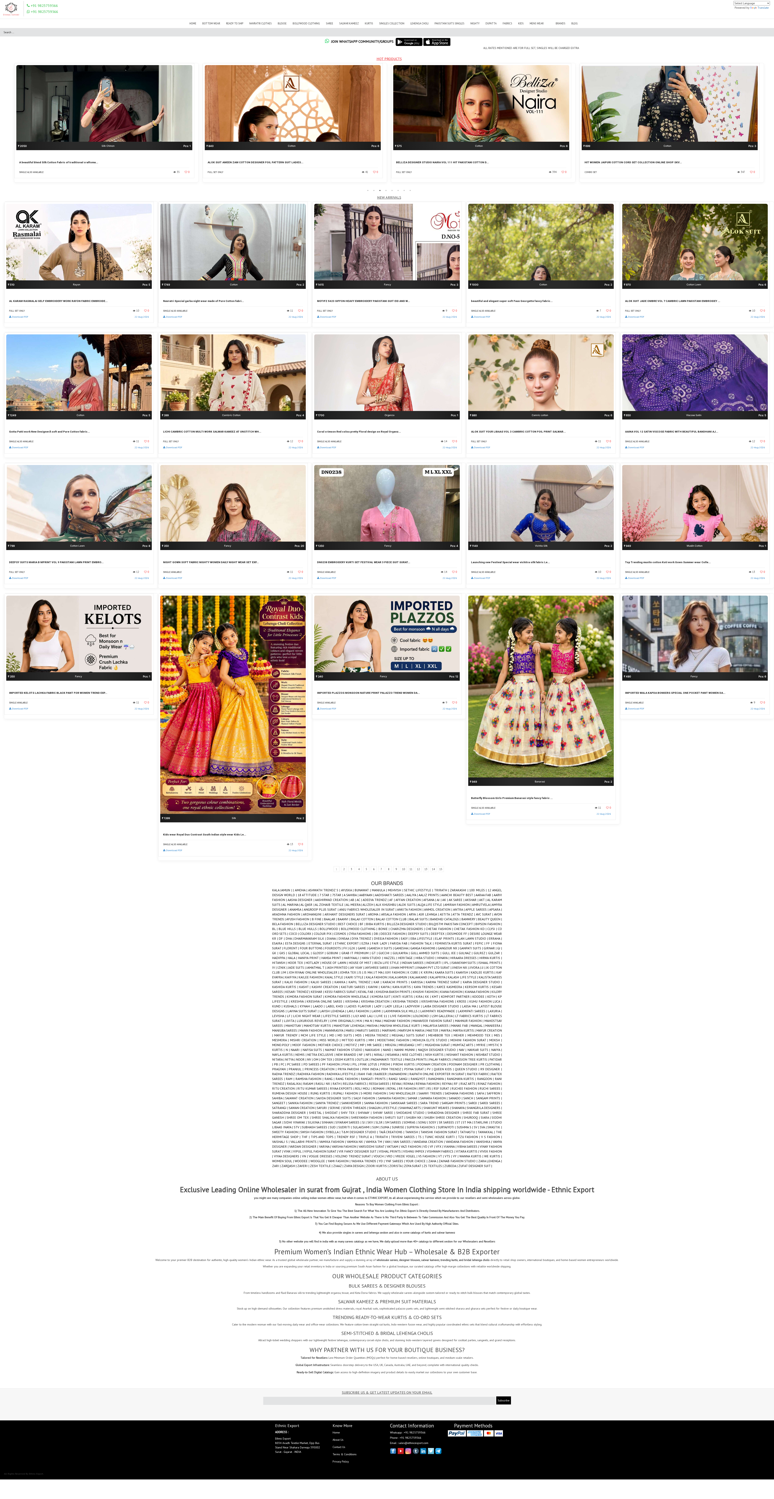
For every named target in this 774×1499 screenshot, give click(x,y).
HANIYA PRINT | (309, 958)
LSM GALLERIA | (443, 1016)
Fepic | (480, 943)
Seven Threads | (355, 1108)
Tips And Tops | (324, 1137)
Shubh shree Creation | (443, 1117)
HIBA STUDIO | (426, 958)
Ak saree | (457, 900)
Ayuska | (348, 890)
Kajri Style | (355, 977)
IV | (274, 967)
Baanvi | (344, 919)
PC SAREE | (295, 1064)
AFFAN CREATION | (409, 900)
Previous (9, 125)
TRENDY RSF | (347, 1137)
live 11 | (383, 1016)
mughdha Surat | (439, 1045)
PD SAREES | (312, 1064)
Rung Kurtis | (321, 1093)
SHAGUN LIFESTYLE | (384, 1108)
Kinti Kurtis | (404, 996)
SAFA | (482, 1093)
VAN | (389, 1142)
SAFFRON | (494, 1093)
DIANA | (332, 938)
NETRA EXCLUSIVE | (321, 1055)
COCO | (294, 934)
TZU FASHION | (469, 1137)
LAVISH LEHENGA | (333, 1011)
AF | (392, 900)
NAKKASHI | (374, 1050)
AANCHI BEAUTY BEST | (458, 895)
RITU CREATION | (284, 1088)
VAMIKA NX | (356, 1142)
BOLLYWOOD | (330, 929)
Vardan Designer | (304, 1146)
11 (411, 869)
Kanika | (341, 982)
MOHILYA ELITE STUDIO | (431, 1040)
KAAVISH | (463, 972)
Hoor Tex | (297, 963)
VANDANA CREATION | (429, 1142)
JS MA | (369, 972)
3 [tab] (380, 190)
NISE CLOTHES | (413, 1055)
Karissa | (418, 982)
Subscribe (504, 1400)
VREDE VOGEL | (406, 1156)
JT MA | (379, 972)
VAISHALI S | (281, 1142)
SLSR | (380, 1122)
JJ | (484, 967)
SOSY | (434, 1122)
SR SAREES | (448, 1122)
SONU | (423, 1122)
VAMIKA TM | (375, 1142)
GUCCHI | (386, 953)
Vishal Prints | (391, 1151)
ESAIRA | (278, 943)
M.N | (360, 1021)
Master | (433, 1030)
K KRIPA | (428, 972)
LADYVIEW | (414, 1006)
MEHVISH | (396, 890)
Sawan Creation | (303, 1108)
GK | (275, 953)
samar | (414, 1098)
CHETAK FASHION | (440, 929)
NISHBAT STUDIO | (489, 1055)
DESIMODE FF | (458, 934)
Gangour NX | (449, 948)
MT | (420, 1045)
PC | (284, 1064)
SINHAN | (328, 1122)
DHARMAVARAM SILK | (310, 938)
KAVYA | (386, 987)
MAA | (379, 1021)
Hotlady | (314, 963)
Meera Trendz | (378, 1035)
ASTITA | (446, 914)
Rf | (457, 1084)
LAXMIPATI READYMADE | (439, 1011)
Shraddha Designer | (445, 1113)
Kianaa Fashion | (478, 992)
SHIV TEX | (349, 1113)
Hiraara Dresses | (464, 958)
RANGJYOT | (419, 1079)
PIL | (356, 1064)
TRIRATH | (442, 890)
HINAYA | (443, 958)
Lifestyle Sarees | (338, 1016)
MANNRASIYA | (335, 1030)
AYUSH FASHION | (299, 919)
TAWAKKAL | (487, 1132)
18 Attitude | (309, 895)
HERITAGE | (406, 958)
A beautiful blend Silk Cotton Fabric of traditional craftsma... (247, 162)
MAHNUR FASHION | (469, 1021)
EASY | (405, 938)
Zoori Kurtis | (377, 1166)
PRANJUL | (296, 1069)
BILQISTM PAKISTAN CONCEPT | (452, 924)
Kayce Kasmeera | (451, 987)
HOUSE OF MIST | (361, 963)
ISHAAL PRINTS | (490, 963)
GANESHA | (402, 948)
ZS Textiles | (433, 1166)
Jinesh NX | (460, 967)
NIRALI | (380, 1055)
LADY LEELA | (395, 1006)
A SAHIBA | (351, 895)
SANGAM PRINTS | (489, 1098)
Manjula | (380, 890)
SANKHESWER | (352, 1103)
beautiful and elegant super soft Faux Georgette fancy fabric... (512, 301)
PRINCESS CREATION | (321, 1069)
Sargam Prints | (455, 1103)
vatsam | (394, 1146)
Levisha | (279, 1016)
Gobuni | (334, 953)
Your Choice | (417, 1161)
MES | (498, 1035)
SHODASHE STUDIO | (412, 1113)
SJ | (364, 1122)
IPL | (447, 963)
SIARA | (486, 1117)
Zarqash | (289, 1166)
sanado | (456, 1098)
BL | (275, 929)
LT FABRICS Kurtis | (470, 1016)
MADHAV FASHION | (398, 1021)
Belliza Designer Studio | (317, 924)
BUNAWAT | (363, 890)
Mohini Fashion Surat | (469, 1040)
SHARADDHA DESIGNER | (290, 1113)
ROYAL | (393, 1088)
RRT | (423, 1088)
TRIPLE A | (366, 1137)
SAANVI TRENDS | (431, 1093)
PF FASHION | (332, 1064)
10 (403, 869)
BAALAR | (331, 919)
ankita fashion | (410, 909)
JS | (361, 972)
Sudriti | (345, 1127)
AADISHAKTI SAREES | (391, 895)
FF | (489, 943)
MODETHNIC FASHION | (394, 1040)
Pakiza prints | (417, 1059)
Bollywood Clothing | (359, 929)
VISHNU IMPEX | (415, 1151)
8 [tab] (410, 190)
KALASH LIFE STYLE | (463, 977)
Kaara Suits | (445, 972)
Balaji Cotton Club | (392, 919)
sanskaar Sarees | (405, 1103)
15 (440, 869)
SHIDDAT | (333, 1113)
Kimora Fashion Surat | (306, 996)
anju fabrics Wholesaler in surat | (368, 909)
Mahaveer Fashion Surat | (433, 1021)
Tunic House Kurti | (441, 1137)
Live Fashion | (401, 1016)
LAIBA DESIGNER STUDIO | (442, 1006)
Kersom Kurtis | (478, 987)
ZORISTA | (396, 1166)
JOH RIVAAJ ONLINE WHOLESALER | (314, 972)
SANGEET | (280, 1103)
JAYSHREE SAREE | (378, 967)
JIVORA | (475, 967)
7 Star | (325, 895)
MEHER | (460, 1035)
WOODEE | (302, 1161)
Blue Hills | (289, 929)
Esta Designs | (296, 943)
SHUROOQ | (472, 1117)
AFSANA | (430, 900)
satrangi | (280, 1108)
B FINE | (318, 919)
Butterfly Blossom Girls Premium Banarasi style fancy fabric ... (512, 798)
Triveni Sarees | (404, 1137)
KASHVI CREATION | (326, 987)
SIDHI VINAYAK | (296, 1122)
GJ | (499, 948)
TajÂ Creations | (392, 1132)
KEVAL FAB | (367, 992)
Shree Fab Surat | (477, 1113)
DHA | (290, 938)
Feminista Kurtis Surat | (455, 943)
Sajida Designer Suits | (335, 1098)
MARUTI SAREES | (369, 1030)
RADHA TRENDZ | (284, 1074)
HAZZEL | (391, 958)
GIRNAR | (490, 948)
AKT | (483, 900)
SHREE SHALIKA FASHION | (331, 1117)
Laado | (319, 1006)
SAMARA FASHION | (434, 1098)
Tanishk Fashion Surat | (440, 1132)
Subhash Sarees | (316, 1127)
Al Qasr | (308, 905)
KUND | (278, 1006)
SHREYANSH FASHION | (368, 1117)
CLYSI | (492, 929)
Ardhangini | (314, 914)
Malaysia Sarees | (437, 1026)
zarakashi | (459, 890)
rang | (330, 1079)
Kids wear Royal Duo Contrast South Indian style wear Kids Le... (204, 834)
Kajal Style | (335, 977)
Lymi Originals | (343, 1021)
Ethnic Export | (348, 943)
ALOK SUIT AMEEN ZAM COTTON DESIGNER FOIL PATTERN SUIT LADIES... (444, 162)
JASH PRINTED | (338, 967)
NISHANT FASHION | (461, 1055)
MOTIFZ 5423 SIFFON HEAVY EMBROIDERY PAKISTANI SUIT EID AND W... (363, 301)
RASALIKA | (295, 1084)
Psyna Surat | (415, 1069)
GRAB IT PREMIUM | (356, 953)
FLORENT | (292, 948)
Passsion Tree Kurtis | (471, 1059)
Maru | (350, 1030)
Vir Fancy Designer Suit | (359, 1151)
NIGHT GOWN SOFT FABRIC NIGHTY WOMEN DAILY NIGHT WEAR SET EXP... (211, 562)
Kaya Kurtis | (403, 987)
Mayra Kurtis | (464, 1030)
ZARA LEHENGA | (490, 1161)
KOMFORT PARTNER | (456, 996)
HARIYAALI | (353, 958)
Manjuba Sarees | (285, 1030)
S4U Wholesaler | (403, 1093)
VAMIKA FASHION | (333, 1142)
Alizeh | (369, 905)
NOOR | (301, 1059)
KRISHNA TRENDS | (407, 1001)
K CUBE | (414, 972)
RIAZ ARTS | (469, 1084)
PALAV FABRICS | (441, 1059)
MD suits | (346, 1035)
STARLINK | (482, 1122)
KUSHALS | (292, 1006)
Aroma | (374, 914)
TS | (421, 1137)
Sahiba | (278, 1098)
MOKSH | (495, 1040)
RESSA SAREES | (380, 1084)
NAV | (463, 1050)
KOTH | (492, 996)
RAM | (290, 1079)
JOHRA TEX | (349, 972)
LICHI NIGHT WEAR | (308, 1016)
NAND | (388, 1050)
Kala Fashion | (377, 977)
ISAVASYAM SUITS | (464, 963)
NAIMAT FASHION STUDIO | (345, 1050)
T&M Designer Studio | (360, 1132)
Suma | (386, 1127)
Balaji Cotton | (363, 919)
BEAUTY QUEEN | (490, 919)
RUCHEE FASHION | (466, 1088)
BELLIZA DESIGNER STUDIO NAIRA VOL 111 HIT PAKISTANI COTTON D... (631, 162)
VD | (426, 1146)
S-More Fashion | (375, 1093)
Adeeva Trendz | (376, 900)
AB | (353, 900)
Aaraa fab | (484, 895)
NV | (310, 1059)
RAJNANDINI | (399, 1074)
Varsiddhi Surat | (373, 1146)
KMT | (436, 996)
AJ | (439, 900)
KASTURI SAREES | (354, 987)
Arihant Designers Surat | (346, 914)
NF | (362, 1055)
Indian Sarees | (414, 963)
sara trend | (431, 1103)
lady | (379, 1006)
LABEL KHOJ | (336, 1006)
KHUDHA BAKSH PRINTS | (394, 992)
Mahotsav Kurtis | (319, 1026)
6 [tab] (398, 190)
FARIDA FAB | (400, 943)
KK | (428, 996)
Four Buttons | (312, 948)
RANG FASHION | (348, 1079)
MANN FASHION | (311, 1030)
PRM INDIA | (371, 1069)
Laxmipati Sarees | (473, 1011)
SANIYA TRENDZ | (328, 1103)
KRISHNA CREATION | (377, 1001)
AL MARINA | (292, 905)
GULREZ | (481, 953)
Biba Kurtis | (376, 924)
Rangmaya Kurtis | (462, 1079)
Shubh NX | (415, 1117)
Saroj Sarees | (491, 1103)
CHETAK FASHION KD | (470, 929)
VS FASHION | (428, 1156)
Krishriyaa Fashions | (439, 1001)
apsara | (495, 909)
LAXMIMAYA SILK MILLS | (402, 1011)
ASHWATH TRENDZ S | (324, 890)
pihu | (347, 1064)
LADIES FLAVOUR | (360, 1006)
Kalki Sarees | (322, 982)
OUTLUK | (364, 1059)
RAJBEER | (381, 1074)
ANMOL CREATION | (438, 909)
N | (288, 1050)
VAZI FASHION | (412, 1146)
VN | (305, 1156)
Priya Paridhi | (350, 1069)
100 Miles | (478, 890)
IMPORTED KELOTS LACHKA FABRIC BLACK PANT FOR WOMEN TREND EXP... (58, 692)
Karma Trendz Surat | (444, 982)
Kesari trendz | (298, 992)
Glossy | (320, 953)
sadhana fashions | (461, 1093)
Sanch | (469, 1098)
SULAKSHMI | (362, 1127)
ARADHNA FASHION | (287, 914)
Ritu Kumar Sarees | (313, 1088)
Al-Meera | (354, 905)
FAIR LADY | (381, 943)
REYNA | (448, 1084)
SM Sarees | (394, 1122)
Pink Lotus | (370, 1064)
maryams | (390, 1030)
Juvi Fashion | (396, 972)
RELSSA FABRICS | (356, 1084)
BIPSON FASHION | (488, 924)
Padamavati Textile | (388, 1059)
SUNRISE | (399, 1127)
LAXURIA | (495, 1011)
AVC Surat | (485, 914)
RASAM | (309, 1084)
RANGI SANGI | (400, 1079)
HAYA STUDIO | (373, 958)
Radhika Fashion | (311, 1074)
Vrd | (390, 1156)
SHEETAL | (317, 1113)
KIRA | (420, 996)
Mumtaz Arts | (464, 1045)
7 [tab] (404, 190)
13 (425, 869)
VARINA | (325, 1146)
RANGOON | (486, 1079)
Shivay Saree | (384, 1113)
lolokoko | (422, 1016)
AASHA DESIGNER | (301, 900)
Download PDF (20, 316)
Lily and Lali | (364, 1016)
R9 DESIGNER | (491, 1069)
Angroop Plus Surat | (321, 909)
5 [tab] (392, 190)
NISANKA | (394, 1055)
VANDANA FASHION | (461, 1142)
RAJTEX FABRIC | (479, 1074)
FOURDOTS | (334, 948)
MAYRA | (447, 1030)
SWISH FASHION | (313, 1132)
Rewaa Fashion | (429, 1084)
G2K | (353, 948)
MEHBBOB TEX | (441, 1035)
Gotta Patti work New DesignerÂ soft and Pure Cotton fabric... (49, 431)
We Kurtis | (493, 1156)
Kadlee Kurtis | (483, 972)
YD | (382, 1161)
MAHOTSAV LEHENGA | (350, 1026)
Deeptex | (439, 934)
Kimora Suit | (382, 996)
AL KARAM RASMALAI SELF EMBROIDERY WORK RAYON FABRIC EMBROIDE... (58, 301)
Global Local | (300, 953)
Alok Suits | (408, 905)
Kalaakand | (420, 977)
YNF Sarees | (396, 1161)
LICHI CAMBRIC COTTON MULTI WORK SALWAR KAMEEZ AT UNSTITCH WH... (212, 431)
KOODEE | (479, 996)
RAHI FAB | (366, 1074)
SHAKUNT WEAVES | (437, 1108)
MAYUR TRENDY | (287, 1035)
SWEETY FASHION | (286, 1132)
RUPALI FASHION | (347, 1093)
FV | (346, 948)
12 (418, 869)
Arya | (414, 914)
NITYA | (290, 1059)
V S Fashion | (491, 1137)
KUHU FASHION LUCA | (485, 1001)
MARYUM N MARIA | (412, 1030)
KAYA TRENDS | (425, 987)
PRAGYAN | (280, 1069)
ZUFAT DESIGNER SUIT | (475, 1166)
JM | (285, 972)
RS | (430, 1088)
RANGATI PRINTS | (375, 1079)
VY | (456, 1156)
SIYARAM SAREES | (348, 1122)
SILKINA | (315, 1122)
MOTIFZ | (352, 1045)
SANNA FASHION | (377, 1103)
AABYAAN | (367, 895)
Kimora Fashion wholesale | (348, 996)
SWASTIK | (494, 1127)
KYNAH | (306, 1006)
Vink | (288, 1151)
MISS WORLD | (330, 1040)
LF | (290, 1016)
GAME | (363, 948)
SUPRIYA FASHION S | (422, 1127)
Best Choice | (349, 924)
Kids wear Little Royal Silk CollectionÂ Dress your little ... (56, 162)
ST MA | (468, 1122)
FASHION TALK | (422, 943)
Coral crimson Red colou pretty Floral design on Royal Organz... (359, 431)
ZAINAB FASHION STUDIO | (458, 1161)
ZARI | (276, 1166)
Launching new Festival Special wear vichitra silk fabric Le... (510, 562)
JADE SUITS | (297, 967)
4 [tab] (386, 190)
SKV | (371, 1122)
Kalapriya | (439, 977)
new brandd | (347, 1055)
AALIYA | (412, 895)
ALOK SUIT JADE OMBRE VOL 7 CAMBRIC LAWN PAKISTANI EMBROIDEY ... (672, 301)
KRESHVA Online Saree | (326, 1001)
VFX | (440, 1146)
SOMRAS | (411, 1122)
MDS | (360, 1035)
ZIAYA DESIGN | (355, 1166)
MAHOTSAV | (294, 1026)
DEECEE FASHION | (394, 934)
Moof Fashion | (305, 1045)
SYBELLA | (333, 1132)
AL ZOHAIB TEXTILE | (330, 905)
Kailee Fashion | (312, 977)
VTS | (449, 1156)
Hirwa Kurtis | (490, 958)
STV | (298, 1127)
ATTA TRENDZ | (464, 914)
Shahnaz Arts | (411, 1108)
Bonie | (384, 929)
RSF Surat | (443, 1088)
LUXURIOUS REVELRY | (313, 1021)
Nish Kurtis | (435, 1055)
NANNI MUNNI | (406, 1050)
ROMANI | (380, 1088)
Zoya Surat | (413, 1166)
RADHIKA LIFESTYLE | (342, 1074)
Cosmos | (341, 934)
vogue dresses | (322, 1156)
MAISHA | (373, 1026)
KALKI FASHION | (297, 982)
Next (769, 125)
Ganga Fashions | (424, 948)
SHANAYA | (459, 1108)
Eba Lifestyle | (422, 938)
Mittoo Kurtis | (355, 1040)
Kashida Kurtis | (285, 987)
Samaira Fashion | (393, 1098)
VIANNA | (450, 1146)
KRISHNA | (353, 1001)
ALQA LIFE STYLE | (431, 905)
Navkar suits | (479, 1050)
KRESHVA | (299, 1001)
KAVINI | (374, 987)
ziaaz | (338, 1166)
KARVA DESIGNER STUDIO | (482, 982)
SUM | (376, 1127)
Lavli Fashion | (359, 1011)
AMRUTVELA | (482, 905)
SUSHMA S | (465, 1127)
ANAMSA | (296, 909)
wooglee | (319, 1161)
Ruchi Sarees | (491, 1088)
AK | (445, 900)
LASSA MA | (470, 1006)
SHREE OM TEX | (299, 1117)
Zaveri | (303, 1166)
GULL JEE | (450, 953)
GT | (375, 953)
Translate (763, 7)
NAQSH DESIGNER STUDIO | (438, 1050)
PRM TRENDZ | (392, 1069)
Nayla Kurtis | (283, 1055)
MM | (372, 1040)
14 (433, 869)
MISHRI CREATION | (304, 1040)
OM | (317, 1059)
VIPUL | (298, 1151)
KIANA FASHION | (452, 992)
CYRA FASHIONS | (361, 934)
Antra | (459, 909)
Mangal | (477, 1026)
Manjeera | (493, 1026)
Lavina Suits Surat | (303, 1011)
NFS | (370, 1055)
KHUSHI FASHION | (426, 992)
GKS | (283, 953)
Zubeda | (451, 1166)
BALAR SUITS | (419, 919)
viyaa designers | (288, 1156)
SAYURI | (323, 1108)
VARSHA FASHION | (345, 1146)
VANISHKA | (484, 1142)
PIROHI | (386, 1064)
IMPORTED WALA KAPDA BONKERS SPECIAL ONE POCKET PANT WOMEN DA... (675, 692)
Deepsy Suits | (419, 934)
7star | (338, 895)
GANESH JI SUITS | (381, 948)
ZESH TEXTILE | (321, 1166)
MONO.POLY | (282, 1045)
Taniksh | (412, 1132)
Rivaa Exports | (342, 1088)
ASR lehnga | (429, 914)
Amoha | (301, 890)
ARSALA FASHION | (395, 914)
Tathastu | (469, 1132)
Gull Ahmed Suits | (426, 953)
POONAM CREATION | (433, 1064)
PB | (277, 1064)
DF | (282, 938)
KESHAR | (318, 992)
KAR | (378, 982)
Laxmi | (377, 1011)
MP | (363, 1045)
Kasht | (305, 987)
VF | (433, 1146)
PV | (430, 1069)
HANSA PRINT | (332, 958)
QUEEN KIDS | (444, 1069)
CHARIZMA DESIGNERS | (408, 929)
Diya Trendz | (363, 938)
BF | (363, 924)
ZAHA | (433, 1161)
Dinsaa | (345, 938)
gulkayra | (402, 953)
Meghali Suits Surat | (410, 1035)
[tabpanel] (106, 125)
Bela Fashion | (284, 924)
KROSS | (463, 1001)
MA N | (370, 1021)
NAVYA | (496, 1050)
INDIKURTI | (435, 963)
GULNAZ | (466, 953)
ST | (460, 1122)
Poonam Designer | (464, 1064)
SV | (477, 1127)
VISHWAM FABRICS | (441, 1151)
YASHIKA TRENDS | (365, 1161)
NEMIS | (301, 1055)
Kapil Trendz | (361, 982)
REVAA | (397, 1084)
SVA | (483, 1127)
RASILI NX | (323, 1084)
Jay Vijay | (357, 967)
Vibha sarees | (468, 1146)
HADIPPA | (280, 958)
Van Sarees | (403, 1142)
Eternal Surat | (321, 943)
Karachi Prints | (397, 982)
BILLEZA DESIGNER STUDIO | (408, 924)
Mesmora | (281, 1040)
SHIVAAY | (365, 1113)
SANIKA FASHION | (301, 1103)
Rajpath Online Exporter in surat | (438, 1074)
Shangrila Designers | (484, 1108)
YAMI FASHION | (339, 1161)
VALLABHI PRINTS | (304, 1142)
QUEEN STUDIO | (467, 1069)
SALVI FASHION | (366, 1098)
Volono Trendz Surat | (354, 1156)
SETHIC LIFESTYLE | (419, 890)
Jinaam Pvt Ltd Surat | (434, 967)
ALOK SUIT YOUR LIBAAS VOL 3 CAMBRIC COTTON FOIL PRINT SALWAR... (518, 431)
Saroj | (474, 1103)
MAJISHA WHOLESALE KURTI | (401, 1026)
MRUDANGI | (407, 1045)
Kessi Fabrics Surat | (341, 992)
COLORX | (307, 934)
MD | (333, 1035)
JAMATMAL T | (316, 967)
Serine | (336, 1108)
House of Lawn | (335, 963)
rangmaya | (437, 1079)
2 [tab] (374, 190)
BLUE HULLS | (309, 929)
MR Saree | (376, 1045)
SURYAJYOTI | (447, 1127)
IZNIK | (282, 967)
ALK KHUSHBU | (387, 905)
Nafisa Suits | (314, 1050)
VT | (441, 1156)
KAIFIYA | (291, 977)
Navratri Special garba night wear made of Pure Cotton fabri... (203, 301)
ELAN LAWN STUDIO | (473, 938)
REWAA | (409, 1084)
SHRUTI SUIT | (395, 1117)
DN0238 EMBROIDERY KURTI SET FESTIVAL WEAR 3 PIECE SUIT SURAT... (363, 562)
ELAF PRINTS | (446, 938)
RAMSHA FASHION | (310, 1079)
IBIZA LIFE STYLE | (388, 963)
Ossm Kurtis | (346, 1059)
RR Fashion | (409, 1088)
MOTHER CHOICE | (332, 1045)
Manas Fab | (460, 1026)
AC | (360, 900)
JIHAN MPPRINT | (403, 967)
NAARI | (297, 1050)
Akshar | (472, 900)
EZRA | (366, 943)
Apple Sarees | (477, 909)
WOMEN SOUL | (283, 1161)
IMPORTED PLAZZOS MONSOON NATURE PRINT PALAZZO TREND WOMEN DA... (368, 692)
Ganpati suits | (472, 948)
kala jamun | (399, 977)
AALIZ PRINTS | (430, 895)
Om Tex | (328, 1059)
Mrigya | (391, 1045)
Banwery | (469, 919)
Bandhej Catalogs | (445, 919)
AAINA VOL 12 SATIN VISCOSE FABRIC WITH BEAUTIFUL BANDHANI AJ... (671, 431)
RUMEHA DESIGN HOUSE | (291, 1093)
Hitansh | (280, 963)
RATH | (338, 1084)
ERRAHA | (495, 938)
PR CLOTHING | (491, 1064)
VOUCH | (379, 1156)
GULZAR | (495, 953)
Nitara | (278, 1059)
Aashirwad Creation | (332, 900)
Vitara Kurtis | (468, 1151)
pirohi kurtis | (405, 1064)
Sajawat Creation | (300, 1098)
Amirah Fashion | (458, 905)
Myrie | (482, 1045)
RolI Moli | (364, 1088)
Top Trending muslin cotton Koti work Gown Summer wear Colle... (668, 562)
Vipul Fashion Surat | (321, 1151)
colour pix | (324, 934)
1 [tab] (368, 190)
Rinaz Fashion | (490, 1084)
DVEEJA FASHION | (387, 938)
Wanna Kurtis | (471, 1156)
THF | (306, 1137)
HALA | (293, 958)
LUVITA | (290, 1021)
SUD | (334, 1127)
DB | (377, 934)
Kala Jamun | (282, 890)
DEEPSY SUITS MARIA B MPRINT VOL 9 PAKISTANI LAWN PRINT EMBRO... (56, 562)
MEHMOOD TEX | (480, 1035)
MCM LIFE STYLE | (315, 1035)
